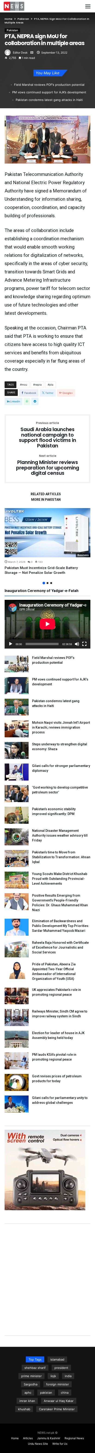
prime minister (31, 1376)
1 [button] (43, 583)
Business (83, 555)
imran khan (27, 1401)
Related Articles (46, 494)
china (64, 1392)
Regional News (74, 1438)
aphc (27, 1392)
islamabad (57, 1359)
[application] (47, 624)
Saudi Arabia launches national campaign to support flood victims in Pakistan (47, 435)
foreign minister (57, 1384)
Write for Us (59, 1443)
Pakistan (23, 19)
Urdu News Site (38, 1443)
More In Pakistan (46, 499)
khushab (24, 1409)
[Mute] (77, 644)
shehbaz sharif (35, 1368)
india (68, 1376)
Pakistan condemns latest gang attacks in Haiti (49, 100)
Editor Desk (20, 52)
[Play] (10, 644)
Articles (28, 1438)
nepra (38, 384)
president (61, 1368)
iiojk (53, 1376)
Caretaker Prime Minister (57, 1409)
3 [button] (51, 583)
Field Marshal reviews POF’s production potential (49, 84)
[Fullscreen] (84, 644)
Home (8, 19)
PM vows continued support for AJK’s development (49, 92)
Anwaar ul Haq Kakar (59, 1401)
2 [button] (47, 583)
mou (24, 384)
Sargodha (30, 1384)
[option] (47, 541)
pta (51, 384)
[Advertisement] (47, 1274)
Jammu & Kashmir (48, 1438)
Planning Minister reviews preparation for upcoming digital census (47, 465)
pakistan (46, 1392)
